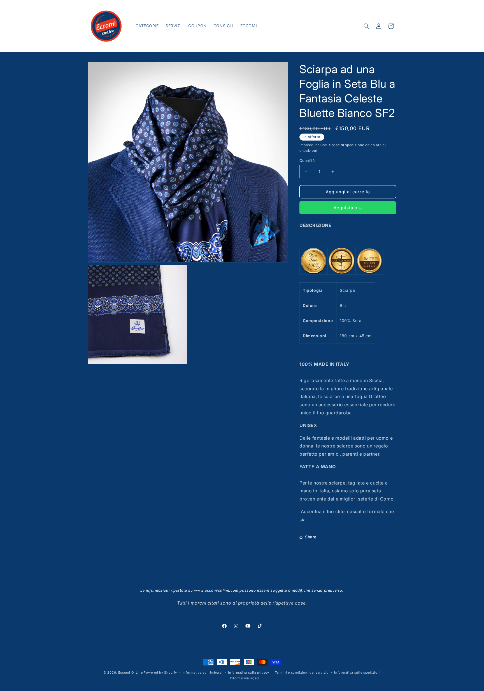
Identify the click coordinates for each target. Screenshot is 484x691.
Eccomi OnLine (130, 672)
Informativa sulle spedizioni (357, 672)
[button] (366, 26)
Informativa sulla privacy (248, 672)
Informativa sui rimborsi (203, 672)
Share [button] (311, 536)
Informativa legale (245, 678)
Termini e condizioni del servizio (302, 672)
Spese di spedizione (346, 145)
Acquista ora (348, 207)
